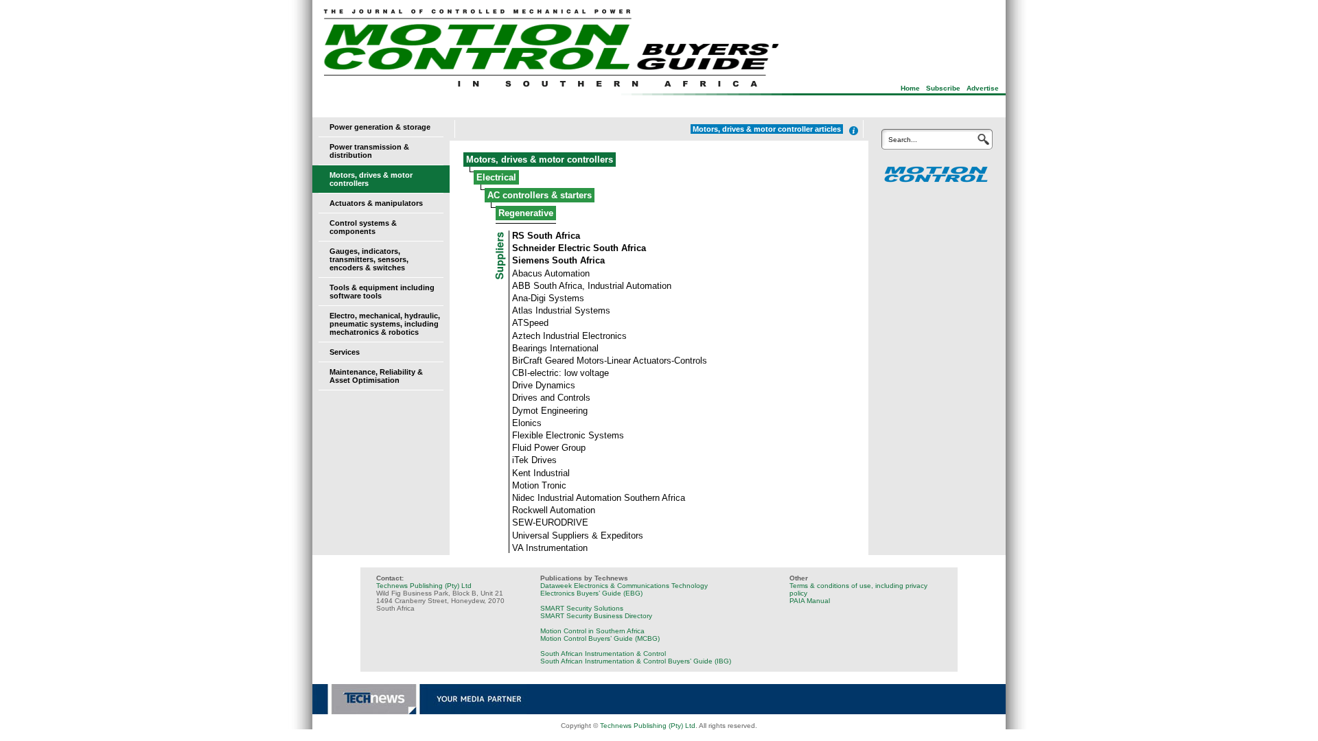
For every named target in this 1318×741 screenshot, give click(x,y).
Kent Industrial (541, 473)
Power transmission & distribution (369, 151)
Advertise (983, 88)
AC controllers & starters (539, 195)
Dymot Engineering (550, 410)
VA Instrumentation (550, 548)
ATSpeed (530, 323)
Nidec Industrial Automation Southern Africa (598, 498)
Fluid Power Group (549, 448)
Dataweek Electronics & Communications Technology (624, 585)
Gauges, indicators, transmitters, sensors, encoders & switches (369, 259)
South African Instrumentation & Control (603, 653)
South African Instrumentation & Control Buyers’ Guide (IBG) (635, 661)
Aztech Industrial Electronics (569, 336)
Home (910, 88)
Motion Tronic (539, 485)
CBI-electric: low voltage (560, 373)
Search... (902, 139)
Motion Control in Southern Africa (592, 631)
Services (345, 352)
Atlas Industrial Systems (561, 310)
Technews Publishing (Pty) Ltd (424, 585)
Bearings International (555, 348)
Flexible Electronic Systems (568, 435)
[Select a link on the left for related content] (853, 130)
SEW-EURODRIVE (550, 522)
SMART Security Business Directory (596, 616)
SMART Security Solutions (581, 608)
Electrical (496, 177)
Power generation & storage (380, 127)
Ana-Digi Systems (548, 298)
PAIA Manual (809, 600)
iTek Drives (534, 460)
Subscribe (943, 88)
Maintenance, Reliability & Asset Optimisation (376, 376)
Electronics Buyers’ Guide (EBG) (591, 593)
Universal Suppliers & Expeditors (577, 535)
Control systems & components (363, 227)
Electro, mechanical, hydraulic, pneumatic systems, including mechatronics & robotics (385, 323)
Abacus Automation (551, 273)
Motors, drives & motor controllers (539, 159)
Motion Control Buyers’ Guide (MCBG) (600, 638)
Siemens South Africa (558, 260)
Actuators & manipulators (376, 203)
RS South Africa (546, 236)
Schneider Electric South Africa (579, 248)
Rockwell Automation (553, 510)
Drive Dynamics (543, 385)
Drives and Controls (551, 397)
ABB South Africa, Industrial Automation (591, 286)
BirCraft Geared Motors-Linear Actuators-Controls (609, 360)
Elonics (527, 423)
